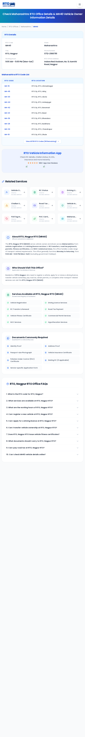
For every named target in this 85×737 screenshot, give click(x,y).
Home (4, 27)
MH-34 (7, 129)
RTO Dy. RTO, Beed (39, 113)
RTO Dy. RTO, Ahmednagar (42, 86)
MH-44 (7, 102)
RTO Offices (13, 27)
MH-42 (7, 107)
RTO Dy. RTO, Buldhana (41, 124)
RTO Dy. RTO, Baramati (41, 107)
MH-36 (7, 118)
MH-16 (7, 86)
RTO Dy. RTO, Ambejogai (41, 102)
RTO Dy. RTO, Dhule (39, 134)
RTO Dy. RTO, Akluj (39, 91)
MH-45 (7, 91)
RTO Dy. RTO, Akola (39, 97)
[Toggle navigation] (79, 4)
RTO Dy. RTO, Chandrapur (42, 129)
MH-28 (7, 124)
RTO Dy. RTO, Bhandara (41, 118)
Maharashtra (26, 27)
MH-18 (7, 134)
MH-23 (7, 113)
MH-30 (7, 97)
